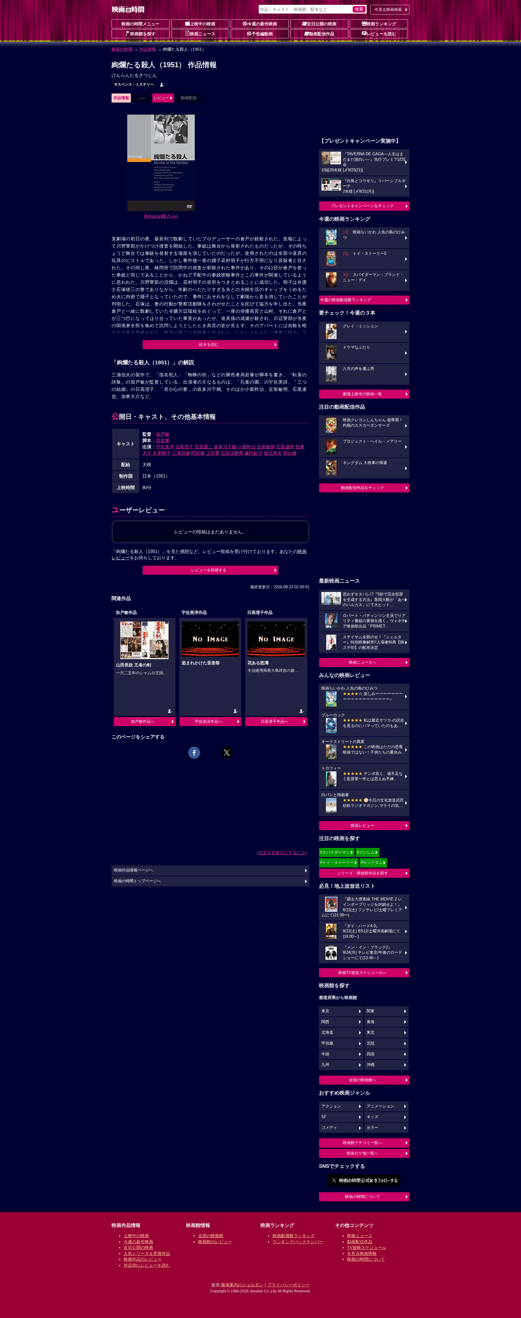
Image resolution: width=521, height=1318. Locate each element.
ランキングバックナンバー (298, 1241)
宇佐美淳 (165, 446)
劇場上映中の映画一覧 (362, 394)
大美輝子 (162, 453)
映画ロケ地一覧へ (362, 1153)
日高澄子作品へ (274, 721)
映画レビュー (362, 825)
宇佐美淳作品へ (208, 721)
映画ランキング (381, 23)
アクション (331, 1106)
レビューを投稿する (208, 570)
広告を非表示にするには (282, 852)
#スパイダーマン (335, 852)
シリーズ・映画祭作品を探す (362, 873)
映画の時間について (362, 1196)
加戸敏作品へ (142, 721)
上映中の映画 (202, 23)
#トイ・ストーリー (337, 862)
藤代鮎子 (254, 453)
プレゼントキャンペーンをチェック (362, 206)
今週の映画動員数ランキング (345, 300)
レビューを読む (381, 33)
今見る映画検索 (388, 9)
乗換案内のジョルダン (242, 1284)
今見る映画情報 (362, 1253)
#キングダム (372, 862)
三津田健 (181, 453)
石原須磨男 (232, 453)
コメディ (329, 1128)
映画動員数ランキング (294, 1235)
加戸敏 (162, 434)
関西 (325, 1022)
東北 (370, 1032)
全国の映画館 (210, 1235)
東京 (325, 1011)
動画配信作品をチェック (362, 487)
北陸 (370, 1043)
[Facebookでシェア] (194, 753)
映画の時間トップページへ (137, 881)
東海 (370, 1022)
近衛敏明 (266, 446)
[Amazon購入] (161, 216)
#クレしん (366, 852)
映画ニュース (202, 33)
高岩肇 (162, 440)
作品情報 (147, 49)
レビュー (161, 98)
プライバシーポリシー (288, 1284)
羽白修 (290, 453)
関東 (370, 1011)
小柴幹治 (247, 446)
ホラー (372, 1128)
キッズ (372, 1117)
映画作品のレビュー (143, 1259)
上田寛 (212, 453)
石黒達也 (285, 446)
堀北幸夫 (273, 453)
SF (324, 1117)
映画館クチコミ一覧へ (362, 1142)
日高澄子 (184, 446)
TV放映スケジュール (366, 1247)
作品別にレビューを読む (147, 1265)
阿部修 (198, 453)
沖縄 (370, 1065)
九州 (325, 1065)
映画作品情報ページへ (133, 870)
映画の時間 (122, 49)
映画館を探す (143, 33)
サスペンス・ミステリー (134, 84)
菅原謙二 (203, 446)
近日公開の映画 (321, 23)
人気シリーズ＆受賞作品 (147, 1253)
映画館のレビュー (215, 1241)
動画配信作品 (321, 33)
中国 (325, 1054)
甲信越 (327, 1043)
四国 (370, 1054)
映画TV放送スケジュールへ (362, 972)
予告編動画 (262, 33)
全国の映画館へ (362, 1080)
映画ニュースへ (362, 662)
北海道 (327, 1032)
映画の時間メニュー (140, 23)
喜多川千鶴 (225, 446)
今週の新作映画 (262, 23)
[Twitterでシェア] (227, 753)
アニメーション (380, 1106)
